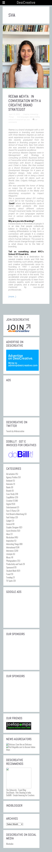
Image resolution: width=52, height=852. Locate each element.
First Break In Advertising (15, 514)
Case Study (10, 494)
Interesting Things (12, 544)
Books (8, 487)
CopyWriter (10, 497)
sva (28, 120)
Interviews (10, 550)
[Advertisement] (21, 398)
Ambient (9, 480)
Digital (8, 504)
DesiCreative (26, 2)
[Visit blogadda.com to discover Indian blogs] (21, 749)
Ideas (8, 534)
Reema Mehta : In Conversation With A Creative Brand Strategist (24, 103)
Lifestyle (9, 554)
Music (8, 557)
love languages (23, 117)
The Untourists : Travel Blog (16, 789)
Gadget (8, 520)
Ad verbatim (10, 473)
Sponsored (10, 567)
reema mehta (34, 117)
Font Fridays (10, 517)
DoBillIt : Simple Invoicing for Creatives (20, 795)
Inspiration (10, 540)
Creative (26, 114)
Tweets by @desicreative (15, 431)
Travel (8, 574)
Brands (8, 490)
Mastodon (9, 843)
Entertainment (11, 507)
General (9, 524)
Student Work (11, 570)
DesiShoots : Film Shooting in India (18, 792)
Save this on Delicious (23, 744)
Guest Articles (11, 530)
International (10, 547)
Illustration (10, 537)
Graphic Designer (12, 527)
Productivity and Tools (14, 564)
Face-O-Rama (11, 510)
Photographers (11, 560)
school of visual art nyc (17, 120)
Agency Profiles (11, 477)
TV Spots (9, 580)
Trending (9, 577)
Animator (9, 483)
